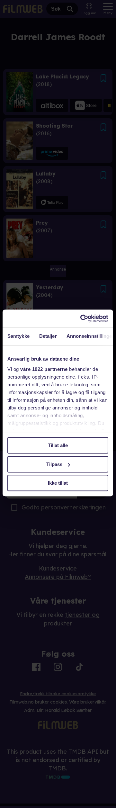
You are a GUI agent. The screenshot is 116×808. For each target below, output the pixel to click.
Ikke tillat (58, 483)
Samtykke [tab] (18, 336)
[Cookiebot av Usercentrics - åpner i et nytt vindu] (81, 318)
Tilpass (54, 464)
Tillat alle (58, 445)
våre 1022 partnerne (44, 369)
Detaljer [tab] (48, 336)
